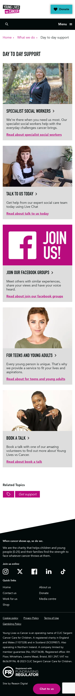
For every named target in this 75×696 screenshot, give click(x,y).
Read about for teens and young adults (35, 379)
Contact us (9, 593)
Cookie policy (10, 618)
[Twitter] (20, 571)
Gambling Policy (12, 623)
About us (45, 587)
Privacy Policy (31, 618)
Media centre (47, 599)
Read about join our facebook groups (34, 296)
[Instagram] (6, 571)
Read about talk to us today (27, 213)
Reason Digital (19, 683)
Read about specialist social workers (34, 135)
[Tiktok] (63, 571)
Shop (6, 605)
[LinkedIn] (49, 571)
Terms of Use (51, 618)
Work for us (10, 599)
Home (7, 587)
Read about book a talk (24, 462)
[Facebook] (35, 571)
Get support (27, 494)
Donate (64, 9)
